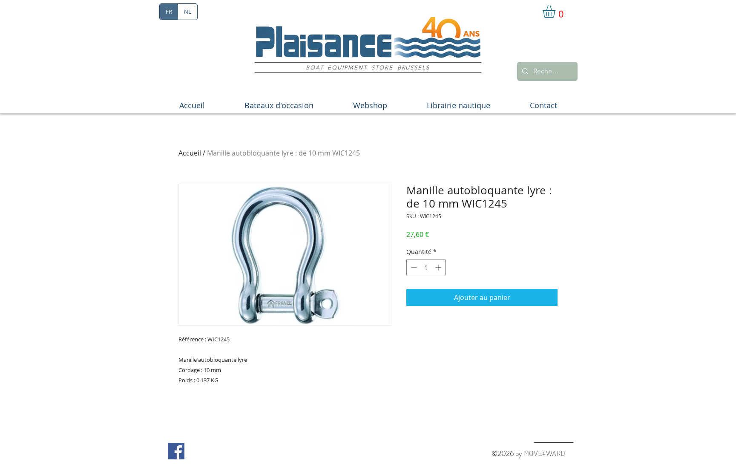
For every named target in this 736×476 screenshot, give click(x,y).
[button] (556, 11)
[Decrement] (413, 267)
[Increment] (439, 267)
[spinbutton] (426, 267)
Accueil (189, 153)
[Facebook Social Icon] (176, 451)
